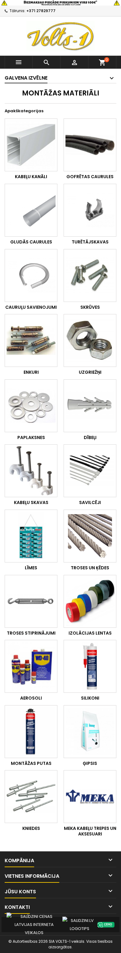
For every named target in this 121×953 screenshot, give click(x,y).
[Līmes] (31, 536)
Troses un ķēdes (90, 568)
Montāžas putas (31, 763)
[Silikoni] (90, 666)
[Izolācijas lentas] (90, 601)
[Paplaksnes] (31, 405)
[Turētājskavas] (90, 210)
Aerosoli (31, 698)
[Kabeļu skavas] (31, 470)
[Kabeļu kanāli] (31, 144)
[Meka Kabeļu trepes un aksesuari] (90, 796)
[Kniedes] (31, 796)
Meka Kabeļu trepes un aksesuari (90, 831)
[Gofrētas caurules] (90, 144)
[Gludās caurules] (31, 210)
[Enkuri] (31, 340)
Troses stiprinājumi (31, 633)
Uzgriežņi (90, 372)
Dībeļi (90, 437)
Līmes (31, 568)
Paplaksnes (31, 437)
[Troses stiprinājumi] (31, 601)
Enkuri (31, 372)
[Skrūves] (90, 275)
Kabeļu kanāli (31, 176)
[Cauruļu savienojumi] (31, 275)
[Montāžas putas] (31, 731)
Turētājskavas (90, 242)
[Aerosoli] (31, 666)
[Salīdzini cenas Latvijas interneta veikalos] (34, 924)
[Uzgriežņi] (90, 340)
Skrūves (90, 307)
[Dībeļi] (90, 405)
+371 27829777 (41, 10)
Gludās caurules (31, 242)
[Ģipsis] (90, 731)
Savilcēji (90, 502)
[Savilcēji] (90, 470)
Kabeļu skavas (31, 502)
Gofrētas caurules (90, 176)
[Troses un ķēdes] (90, 536)
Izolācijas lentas (90, 633)
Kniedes (31, 828)
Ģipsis (90, 763)
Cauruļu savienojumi (31, 307)
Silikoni (90, 698)
